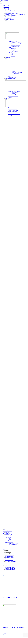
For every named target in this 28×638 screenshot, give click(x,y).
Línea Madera (8, 57)
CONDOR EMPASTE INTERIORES (13, 627)
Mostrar (10, 567)
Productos (7, 98)
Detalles (4, 603)
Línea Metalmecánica (10, 78)
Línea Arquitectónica (9, 19)
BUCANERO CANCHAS (10, 597)
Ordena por (9, 555)
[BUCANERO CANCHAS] (15, 585)
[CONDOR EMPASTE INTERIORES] (15, 615)
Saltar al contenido (4, 0)
